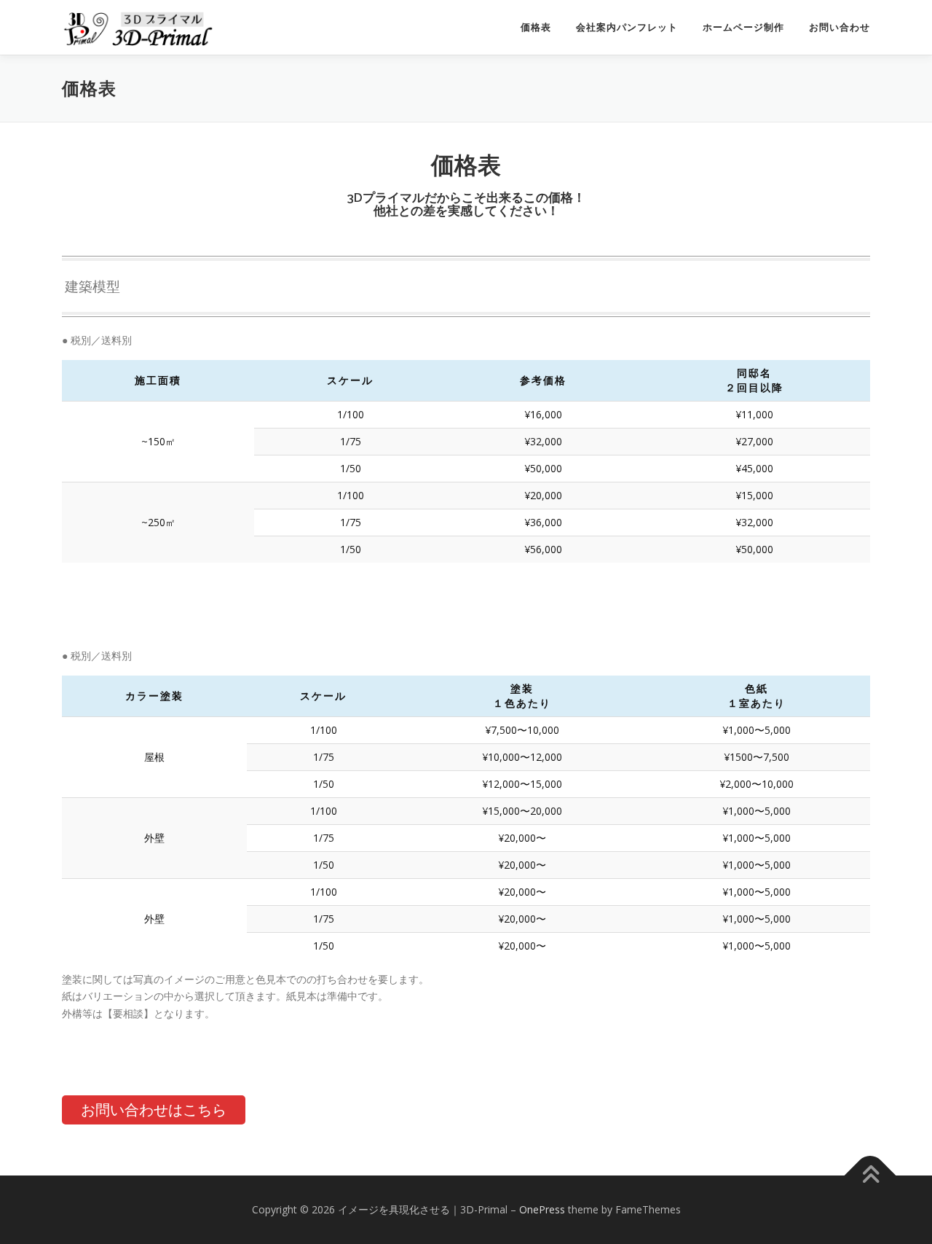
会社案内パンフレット (627, 27)
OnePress (542, 1209)
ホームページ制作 (743, 27)
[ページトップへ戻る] (870, 1176)
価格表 (536, 27)
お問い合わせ (839, 27)
